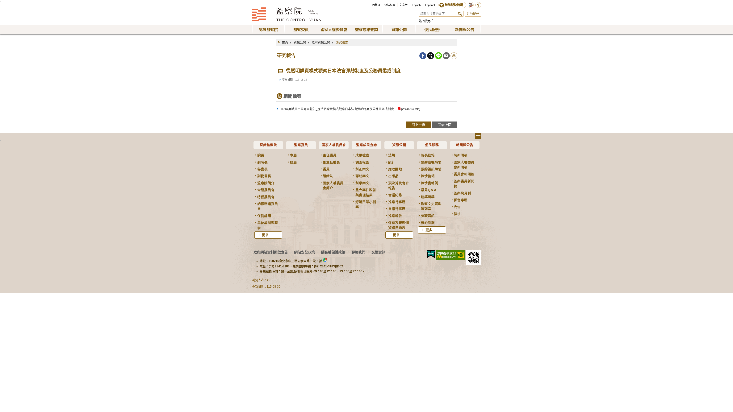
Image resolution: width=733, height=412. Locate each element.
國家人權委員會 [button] (333, 30)
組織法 (328, 176)
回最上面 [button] (444, 125)
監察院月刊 (462, 193)
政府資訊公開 (321, 42)
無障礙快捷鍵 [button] (454, 4)
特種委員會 (265, 197)
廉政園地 (395, 169)
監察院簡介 (265, 183)
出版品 (393, 176)
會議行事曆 (396, 209)
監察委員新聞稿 (464, 183)
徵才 (457, 214)
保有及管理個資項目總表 (398, 225)
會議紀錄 (395, 195)
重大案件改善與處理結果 (365, 192)
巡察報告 (395, 216)
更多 (265, 235)
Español (430, 4)
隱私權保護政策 (333, 252)
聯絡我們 (358, 252)
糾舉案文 (362, 183)
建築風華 (428, 197)
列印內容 (453, 55)
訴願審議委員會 (267, 206)
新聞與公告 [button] (464, 30)
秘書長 (262, 169)
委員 (326, 169)
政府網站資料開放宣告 (270, 252)
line (438, 55)
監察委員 (301, 145)
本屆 (293, 155)
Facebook (422, 55)
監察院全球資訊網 (286, 14)
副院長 (262, 162)
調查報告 (362, 162)
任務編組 (264, 216)
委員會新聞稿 (464, 174)
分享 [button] (478, 5)
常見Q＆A (428, 190)
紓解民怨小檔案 (365, 204)
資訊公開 (300, 42)
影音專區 (460, 200)
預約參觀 (428, 223)
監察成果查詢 (366, 145)
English (416, 4)
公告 (457, 207)
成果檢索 (362, 155)
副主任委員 (331, 162)
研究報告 (342, 42)
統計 (391, 162)
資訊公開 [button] (399, 30)
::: (1, 2)
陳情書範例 (429, 183)
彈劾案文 (362, 176)
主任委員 (330, 155)
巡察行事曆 (396, 202)
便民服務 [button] (432, 30)
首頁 (285, 42)
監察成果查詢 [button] (366, 30)
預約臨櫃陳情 (431, 162)
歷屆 (293, 162)
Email (446, 55)
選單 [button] (478, 136)
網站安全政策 (304, 252)
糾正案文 (362, 169)
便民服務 (432, 145)
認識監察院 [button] (268, 30)
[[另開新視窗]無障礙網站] (450, 255)
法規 (391, 155)
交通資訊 (378, 252)
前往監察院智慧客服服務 (471, 5)
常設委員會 (265, 190)
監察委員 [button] (301, 30)
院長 (260, 155)
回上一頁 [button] (418, 125)
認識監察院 (268, 145)
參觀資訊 (428, 216)
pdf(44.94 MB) (410, 109)
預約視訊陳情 (431, 169)
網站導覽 (389, 4)
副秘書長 (264, 176)
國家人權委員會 (334, 145)
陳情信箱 (428, 176)
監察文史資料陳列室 (431, 206)
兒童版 (404, 4)
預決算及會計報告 (398, 185)
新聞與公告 (464, 145)
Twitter (430, 55)
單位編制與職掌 (267, 225)
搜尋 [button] (460, 14)
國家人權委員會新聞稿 (464, 164)
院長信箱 (428, 155)
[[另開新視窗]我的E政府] (431, 254)
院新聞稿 (460, 155)
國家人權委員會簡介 (333, 185)
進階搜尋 (473, 13)
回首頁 (376, 4)
